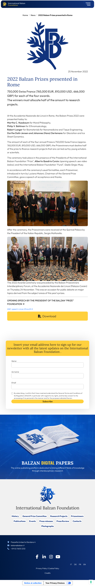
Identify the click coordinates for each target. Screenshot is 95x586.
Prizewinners (77, 516)
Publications (19, 521)
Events (32, 521)
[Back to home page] (5, 4)
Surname (15, 372)
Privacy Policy (41, 568)
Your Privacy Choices (55, 583)
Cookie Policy (53, 568)
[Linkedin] (44, 556)
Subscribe (48, 401)
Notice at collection (33, 583)
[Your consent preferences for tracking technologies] (91, 582)
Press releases (46, 521)
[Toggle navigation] (87, 4)
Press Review (63, 521)
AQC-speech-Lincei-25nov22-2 (20, 309)
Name (13, 361)
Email (13, 382)
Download (49, 316)
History (15, 516)
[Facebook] (37, 556)
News (33, 15)
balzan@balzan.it (17, 545)
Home (25, 15)
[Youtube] (57, 556)
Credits (48, 573)
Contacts (77, 521)
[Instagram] (51, 556)
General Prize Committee (34, 516)
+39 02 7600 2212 (18, 548)
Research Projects (58, 516)
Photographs (47, 526)
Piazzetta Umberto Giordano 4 (23, 542)
